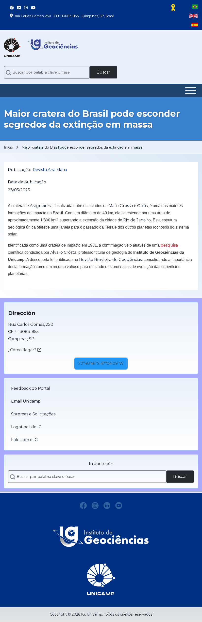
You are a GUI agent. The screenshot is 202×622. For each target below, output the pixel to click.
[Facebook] (83, 505)
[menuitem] (101, 388)
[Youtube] (119, 505)
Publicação (19, 169)
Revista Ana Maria (50, 169)
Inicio (8, 147)
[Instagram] (95, 505)
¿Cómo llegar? (22, 350)
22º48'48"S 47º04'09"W (101, 363)
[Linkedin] (107, 505)
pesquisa (169, 245)
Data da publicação (27, 182)
